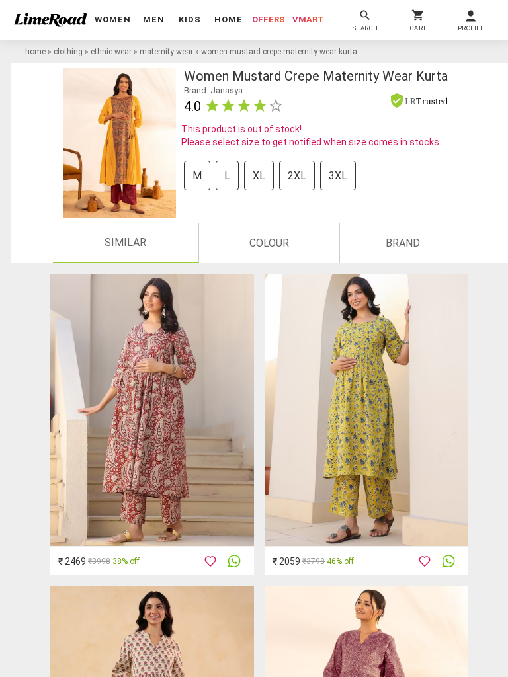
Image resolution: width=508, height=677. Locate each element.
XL (259, 175)
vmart (308, 19)
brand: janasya (213, 90)
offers (268, 19)
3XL (338, 175)
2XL (297, 175)
